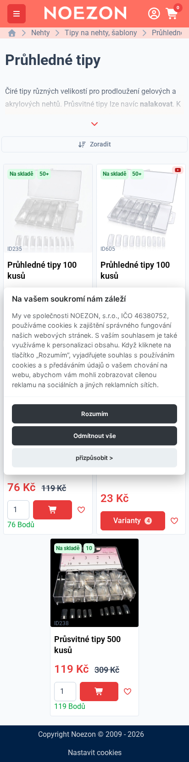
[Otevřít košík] (172, 13)
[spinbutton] (18, 509)
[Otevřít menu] (16, 13)
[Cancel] (94, 123)
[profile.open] (154, 14)
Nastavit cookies (95, 752)
